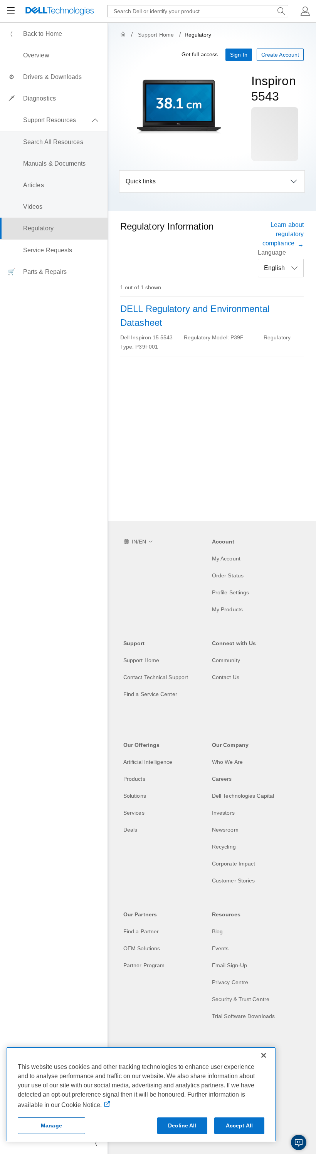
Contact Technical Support (155, 677)
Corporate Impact (233, 863)
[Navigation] (11, 11)
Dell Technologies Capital (243, 796)
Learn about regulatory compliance (283, 234)
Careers (222, 779)
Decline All (182, 1125)
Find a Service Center (150, 694)
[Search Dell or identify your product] (281, 11)
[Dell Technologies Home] (59, 11)
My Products (227, 609)
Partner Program (144, 965)
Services (134, 813)
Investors (223, 813)
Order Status (228, 575)
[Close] (263, 1055)
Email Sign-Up (229, 965)
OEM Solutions (141, 948)
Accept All (239, 1125)
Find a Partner (141, 931)
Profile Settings (230, 592)
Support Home (156, 35)
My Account (226, 558)
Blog (217, 931)
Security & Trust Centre (240, 999)
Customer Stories (233, 880)
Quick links (141, 181)
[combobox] (197, 11)
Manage (51, 1125)
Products (134, 779)
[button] (305, 11)
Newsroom (225, 830)
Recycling (224, 847)
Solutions (134, 796)
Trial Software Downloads (243, 1016)
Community (226, 660)
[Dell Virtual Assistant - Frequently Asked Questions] (298, 1142)
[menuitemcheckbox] (54, 120)
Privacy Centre (230, 982)
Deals (130, 830)
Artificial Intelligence (147, 762)
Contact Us (225, 677)
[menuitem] (54, 34)
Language (272, 252)
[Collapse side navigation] (96, 1143)
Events (220, 948)
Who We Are (227, 762)
